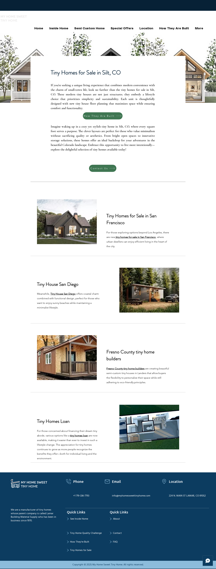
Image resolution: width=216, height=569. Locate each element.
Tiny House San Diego (63, 293)
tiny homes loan (79, 435)
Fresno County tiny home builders (125, 368)
